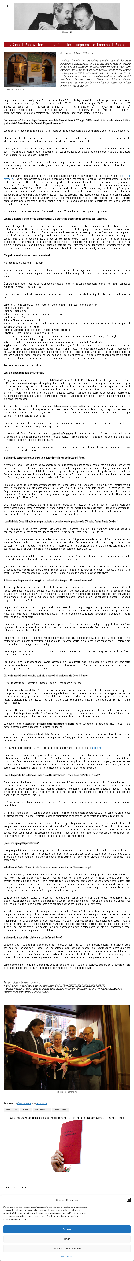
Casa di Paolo (24, 1103)
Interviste (41, 1103)
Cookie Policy (65, 1256)
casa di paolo (11, 1109)
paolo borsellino (42, 1109)
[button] (129, 1200)
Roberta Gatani (60, 1109)
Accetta (67, 1229)
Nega (67, 1238)
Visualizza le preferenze (67, 1248)
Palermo (26, 1109)
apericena (97, 748)
